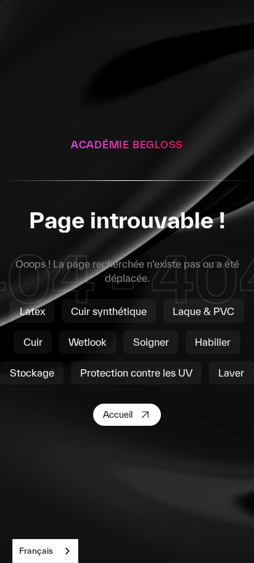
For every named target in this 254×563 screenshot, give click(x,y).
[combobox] (45, 551)
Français (36, 551)
